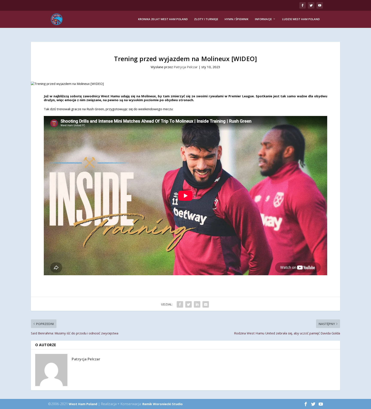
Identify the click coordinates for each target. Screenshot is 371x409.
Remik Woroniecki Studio (162, 404)
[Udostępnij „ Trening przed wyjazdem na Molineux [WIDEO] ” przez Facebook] (180, 304)
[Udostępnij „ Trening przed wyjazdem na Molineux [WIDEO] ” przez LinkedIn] (197, 304)
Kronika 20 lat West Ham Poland (163, 19)
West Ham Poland (83, 404)
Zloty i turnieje (206, 19)
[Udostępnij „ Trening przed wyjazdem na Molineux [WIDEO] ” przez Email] (205, 304)
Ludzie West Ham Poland (301, 19)
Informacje (263, 19)
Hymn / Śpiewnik (236, 19)
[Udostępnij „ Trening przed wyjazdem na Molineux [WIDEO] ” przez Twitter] (188, 304)
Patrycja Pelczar (186, 67)
